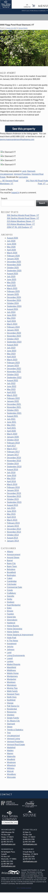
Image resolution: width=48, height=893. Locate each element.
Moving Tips (12, 688)
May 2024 (11, 318)
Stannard (31, 171)
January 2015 (13, 526)
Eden (9, 608)
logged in (15, 193)
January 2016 (13, 490)
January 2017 (13, 455)
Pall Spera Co (13, 706)
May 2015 (11, 514)
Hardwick (11, 623)
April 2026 (11, 250)
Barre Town (12, 566)
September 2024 (14, 306)
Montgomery (12, 676)
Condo (10, 590)
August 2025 (12, 274)
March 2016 (12, 484)
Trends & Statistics (15, 730)
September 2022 (14, 377)
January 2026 (13, 259)
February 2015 (13, 523)
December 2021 (14, 404)
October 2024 (13, 303)
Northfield (11, 700)
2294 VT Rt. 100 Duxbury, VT (19, 227)
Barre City (11, 563)
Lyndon (10, 661)
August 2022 (12, 380)
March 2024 (12, 324)
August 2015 (12, 505)
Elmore (10, 611)
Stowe (9, 727)
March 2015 (12, 520)
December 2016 (14, 458)
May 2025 (11, 282)
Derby (9, 599)
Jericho (10, 647)
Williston (10, 768)
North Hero (11, 697)
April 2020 (11, 431)
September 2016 (14, 467)
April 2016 (11, 481)
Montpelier (11, 679)
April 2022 (11, 392)
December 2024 (14, 297)
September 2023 (14, 342)
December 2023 (14, 333)
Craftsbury (11, 593)
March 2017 (12, 449)
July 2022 (11, 383)
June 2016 (11, 475)
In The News (12, 641)
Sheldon (10, 715)
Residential (12, 709)
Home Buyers (13, 626)
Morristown (11, 685)
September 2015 (14, 502)
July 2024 (11, 312)
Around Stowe (13, 557)
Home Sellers (13, 632)
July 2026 (11, 241)
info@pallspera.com (8, 844)
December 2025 (14, 262)
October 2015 (13, 499)
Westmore (11, 762)
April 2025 (11, 285)
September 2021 (14, 413)
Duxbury (10, 602)
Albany (10, 552)
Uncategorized (6, 174)
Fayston (10, 614)
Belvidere (11, 569)
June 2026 (11, 244)
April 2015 (11, 517)
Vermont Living (13, 739)
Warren (10, 753)
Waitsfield (11, 748)
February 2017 (13, 452)
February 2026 (13, 256)
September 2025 (14, 271)
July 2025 (11, 277)
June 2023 (11, 351)
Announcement (13, 555)
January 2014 (13, 541)
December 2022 (14, 369)
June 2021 (11, 422)
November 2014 (14, 532)
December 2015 (14, 493)
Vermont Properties (22, 174)
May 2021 (11, 425)
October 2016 (13, 464)
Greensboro (12, 620)
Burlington (11, 575)
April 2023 (11, 357)
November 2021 (14, 407)
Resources (11, 712)
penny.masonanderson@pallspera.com (17, 139)
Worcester (11, 777)
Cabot (9, 578)
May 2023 (11, 354)
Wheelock (11, 765)
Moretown (11, 682)
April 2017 (11, 446)
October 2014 (13, 535)
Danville (10, 596)
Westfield (11, 759)
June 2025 (11, 279)
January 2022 (13, 401)
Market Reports (13, 664)
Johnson (10, 650)
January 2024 (13, 330)
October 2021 (13, 410)
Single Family (13, 718)
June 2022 (11, 386)
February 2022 (13, 398)
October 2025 (13, 268)
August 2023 (12, 345)
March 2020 (12, 434)
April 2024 (11, 321)
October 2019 (13, 440)
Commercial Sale (14, 587)
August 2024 (12, 309)
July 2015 (11, 508)
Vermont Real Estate (16, 745)
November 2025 (14, 265)
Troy (9, 733)
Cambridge (12, 581)
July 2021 (11, 419)
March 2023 (12, 360)
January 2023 (13, 366)
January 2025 (13, 294)
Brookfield (11, 572)
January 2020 (13, 437)
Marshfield (11, 667)
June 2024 (11, 315)
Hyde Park (11, 638)
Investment (11, 644)
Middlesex (11, 670)
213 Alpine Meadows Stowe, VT (21, 221)
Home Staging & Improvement (20, 635)
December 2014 (14, 529)
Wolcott (10, 771)
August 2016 (12, 470)
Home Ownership (14, 629)
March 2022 (12, 395)
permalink (23, 177)
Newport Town (13, 694)
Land (24, 171)
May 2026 (11, 247)
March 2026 (12, 253)
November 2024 (14, 300)
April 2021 (11, 428)
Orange (10, 703)
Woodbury (11, 774)
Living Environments (16, 655)
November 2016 (14, 461)
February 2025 (13, 291)
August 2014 (12, 538)
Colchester (11, 584)
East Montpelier (14, 605)
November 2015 (14, 496)
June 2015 (11, 511)
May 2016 (11, 478)
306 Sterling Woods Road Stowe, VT (23, 215)
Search (4, 198)
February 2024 (13, 327)
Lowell (10, 658)
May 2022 (11, 389)
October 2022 (13, 375)
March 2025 (12, 288)
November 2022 (14, 372)
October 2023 (13, 339)
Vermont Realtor (23, 28)
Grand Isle (11, 617)
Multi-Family (12, 691)
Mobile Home (13, 673)
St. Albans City (13, 721)
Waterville (11, 756)
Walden (10, 750)
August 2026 (12, 238)
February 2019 (13, 443)
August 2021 (12, 416)
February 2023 (13, 363)
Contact (6, 794)
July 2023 (11, 348)
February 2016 (13, 487)
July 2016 (11, 472)
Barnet (10, 560)
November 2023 (14, 336)
